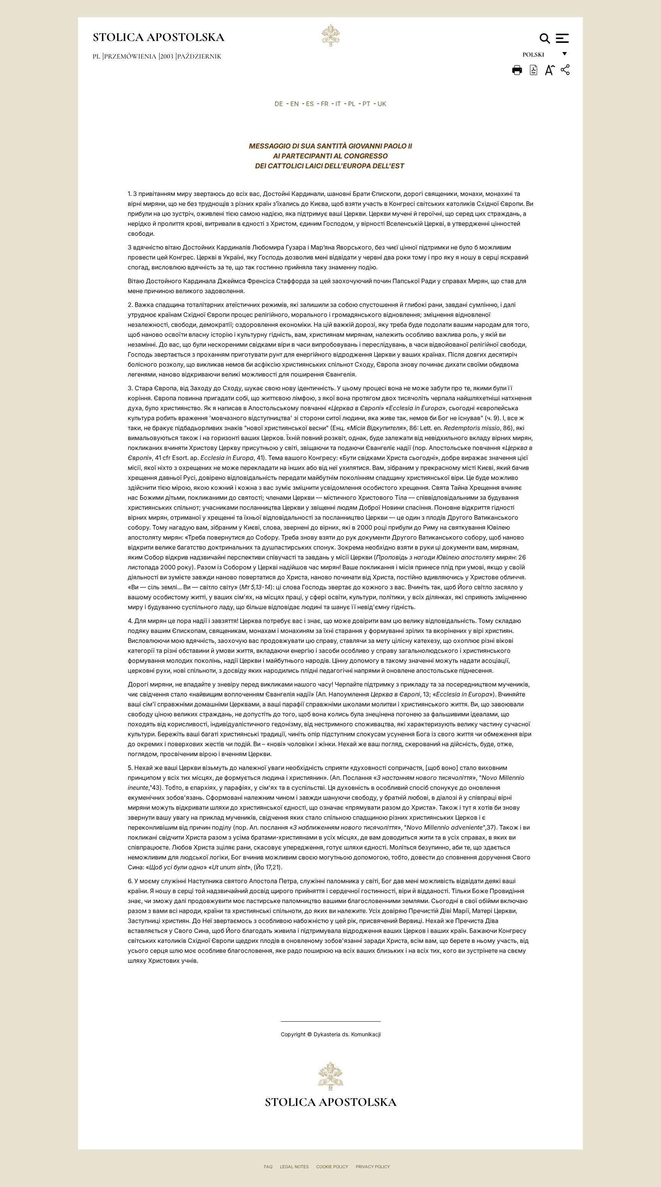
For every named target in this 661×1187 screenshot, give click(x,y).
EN (294, 104)
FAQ (268, 1166)
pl (97, 56)
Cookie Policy (332, 1166)
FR (324, 104)
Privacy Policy (373, 1166)
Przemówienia (131, 56)
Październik (199, 56)
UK (382, 104)
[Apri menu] (561, 38)
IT (338, 104)
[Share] (566, 71)
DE (279, 104)
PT (366, 104)
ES (310, 104)
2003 (167, 56)
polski (539, 56)
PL (351, 104)
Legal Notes (294, 1166)
